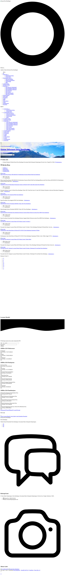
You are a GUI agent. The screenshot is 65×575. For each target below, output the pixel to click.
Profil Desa (5, 74)
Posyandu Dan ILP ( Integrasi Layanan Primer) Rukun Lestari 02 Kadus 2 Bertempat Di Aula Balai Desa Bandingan (24, 248)
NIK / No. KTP (4, 343)
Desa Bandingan (16, 570)
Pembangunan (6, 103)
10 (3, 262)
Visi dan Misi (8, 81)
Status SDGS (5, 101)
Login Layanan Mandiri (5, 416)
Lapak (4, 102)
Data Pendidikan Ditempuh (11, 89)
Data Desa (5, 86)
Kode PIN (3, 344)
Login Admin (13, 416)
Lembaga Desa (6, 83)
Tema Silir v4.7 (37, 570)
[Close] (1, 415)
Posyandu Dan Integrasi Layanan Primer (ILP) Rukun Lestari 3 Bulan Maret (16, 239)
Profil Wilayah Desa (10, 75)
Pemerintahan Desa (7, 78)
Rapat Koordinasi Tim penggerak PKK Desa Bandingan (12, 194)
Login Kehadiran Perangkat (21, 416)
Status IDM (5, 96)
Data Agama (8, 91)
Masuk (2, 345)
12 (3, 265)
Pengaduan (5, 97)
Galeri (4, 98)
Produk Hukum (6, 95)
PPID (4, 99)
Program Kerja (6, 170)
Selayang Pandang (9, 79)
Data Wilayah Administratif (11, 87)
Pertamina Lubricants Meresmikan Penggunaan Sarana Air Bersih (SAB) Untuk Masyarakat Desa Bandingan (22, 184)
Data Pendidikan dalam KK (11, 88)
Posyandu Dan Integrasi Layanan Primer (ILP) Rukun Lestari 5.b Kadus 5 (15, 221)
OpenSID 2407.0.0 (24, 570)
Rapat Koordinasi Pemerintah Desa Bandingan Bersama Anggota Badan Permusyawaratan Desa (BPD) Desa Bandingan (25, 212)
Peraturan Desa (6, 171)
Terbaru (4, 167)
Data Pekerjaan (9, 90)
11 (3, 264)
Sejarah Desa (8, 76)
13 (3, 266)
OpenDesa (31, 570)
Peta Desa (5, 104)
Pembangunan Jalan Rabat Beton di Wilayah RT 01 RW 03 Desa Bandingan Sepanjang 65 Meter (20, 230)
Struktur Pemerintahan (10, 80)
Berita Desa (5, 168)
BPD (7, 82)
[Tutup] (1, 571)
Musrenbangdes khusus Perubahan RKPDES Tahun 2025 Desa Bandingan (16, 203)
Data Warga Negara (10, 94)
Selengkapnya (59, 162)
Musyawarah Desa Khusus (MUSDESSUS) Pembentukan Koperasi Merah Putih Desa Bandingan (20, 174)
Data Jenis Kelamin (9, 93)
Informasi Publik (6, 84)
